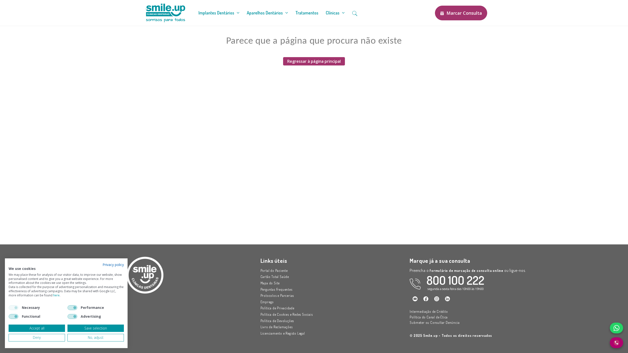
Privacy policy (113, 264)
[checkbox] (13, 307)
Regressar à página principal (314, 61)
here (56, 295)
